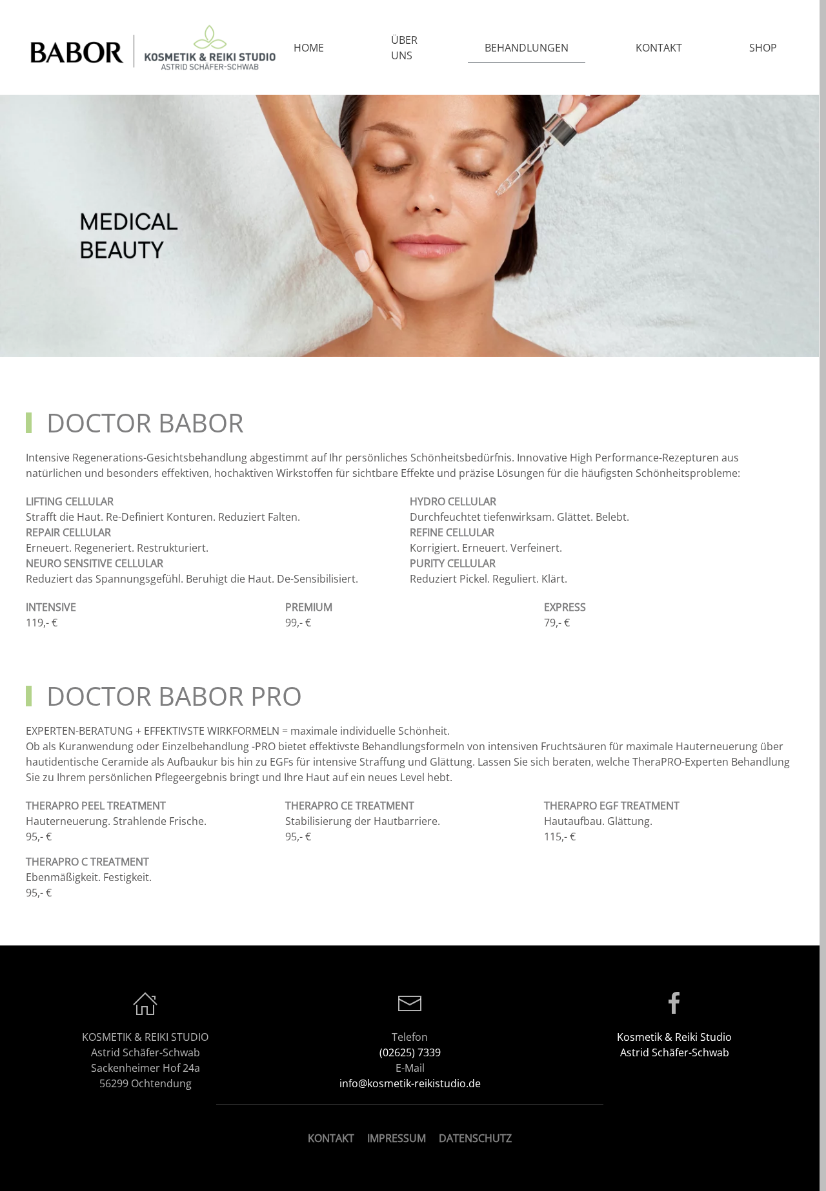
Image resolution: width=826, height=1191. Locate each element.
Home (309, 48)
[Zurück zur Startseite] (151, 47)
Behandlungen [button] (527, 48)
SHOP (763, 48)
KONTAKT (331, 1138)
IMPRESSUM (396, 1138)
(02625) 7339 (410, 1052)
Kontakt (659, 48)
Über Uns (404, 48)
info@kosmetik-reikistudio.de (410, 1083)
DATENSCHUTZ (475, 1138)
